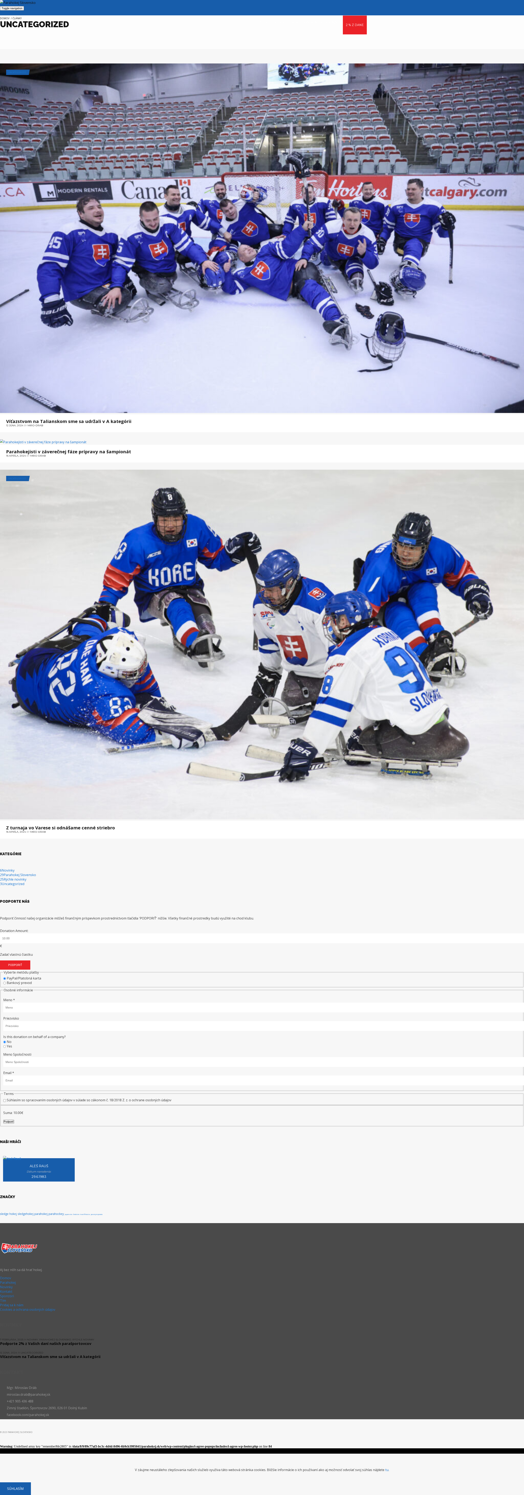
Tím (3, 1300)
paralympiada (97, 1214)
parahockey (56, 1214)
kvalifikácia (85, 1214)
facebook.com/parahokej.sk (28, 1414)
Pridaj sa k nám (11, 1305)
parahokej (41, 1214)
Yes (9, 1046)
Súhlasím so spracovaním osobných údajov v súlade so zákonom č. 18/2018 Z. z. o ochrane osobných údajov (89, 1100)
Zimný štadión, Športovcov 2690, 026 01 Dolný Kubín (47, 1408)
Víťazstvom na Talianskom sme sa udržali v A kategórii (68, 420)
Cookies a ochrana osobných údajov (27, 1309)
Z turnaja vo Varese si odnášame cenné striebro (60, 827)
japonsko (68, 1214)
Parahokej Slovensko (18, 875)
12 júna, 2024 (14, 425)
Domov (5, 1278)
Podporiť (15, 965)
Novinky (7, 870)
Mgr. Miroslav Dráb (22, 1387)
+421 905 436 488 (20, 1401)
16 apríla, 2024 (16, 455)
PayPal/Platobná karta (24, 978)
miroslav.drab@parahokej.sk (28, 1394)
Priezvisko (11, 1018)
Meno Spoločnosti (17, 1054)
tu (386, 1470)
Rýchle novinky (13, 879)
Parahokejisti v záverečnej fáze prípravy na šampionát (68, 451)
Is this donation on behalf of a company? (34, 1037)
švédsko (76, 1214)
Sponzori (7, 1296)
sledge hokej (8, 1214)
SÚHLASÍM (15, 1488)
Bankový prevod (19, 982)
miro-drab (35, 425)
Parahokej (8, 1282)
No (9, 1041)
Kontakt (6, 1291)
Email (8, 1073)
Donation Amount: (14, 930)
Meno (9, 1000)
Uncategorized (17, 72)
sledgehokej (26, 1214)
